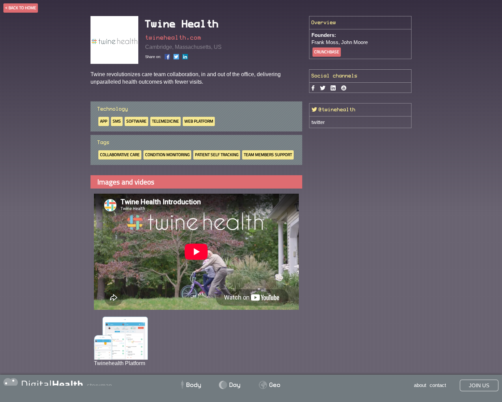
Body (190, 385)
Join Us (479, 385)
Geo (270, 385)
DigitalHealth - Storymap (88, 382)
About (420, 385)
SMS (117, 121)
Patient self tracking (216, 154)
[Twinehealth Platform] (121, 337)
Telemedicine (165, 121)
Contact (438, 385)
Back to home (22, 7)
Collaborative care (120, 154)
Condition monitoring (167, 154)
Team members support (268, 154)
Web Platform (198, 121)
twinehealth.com (173, 38)
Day (230, 385)
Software (136, 121)
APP (103, 121)
